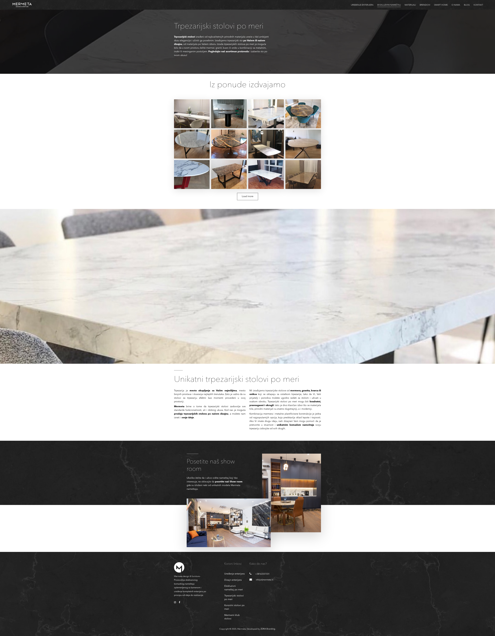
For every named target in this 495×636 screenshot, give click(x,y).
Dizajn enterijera (233, 580)
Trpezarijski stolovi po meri (234, 598)
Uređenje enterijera (234, 574)
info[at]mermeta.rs (264, 580)
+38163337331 (262, 574)
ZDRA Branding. (268, 629)
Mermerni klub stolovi (232, 617)
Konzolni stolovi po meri (234, 607)
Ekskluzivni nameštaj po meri (233, 588)
